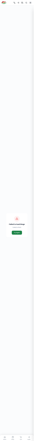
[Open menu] (30, 2)
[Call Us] (14, 2)
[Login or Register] (18, 2)
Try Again (17, 232)
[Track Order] (22, 3)
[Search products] (26, 2)
